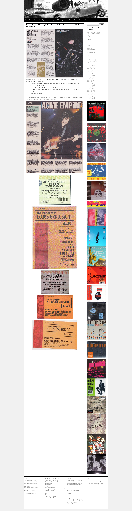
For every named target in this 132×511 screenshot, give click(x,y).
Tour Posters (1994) (91, 94)
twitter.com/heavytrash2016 (29, 489)
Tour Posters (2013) (91, 70)
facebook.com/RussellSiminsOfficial (74, 495)
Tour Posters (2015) (91, 67)
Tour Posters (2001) (91, 84)
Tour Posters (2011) (91, 73)
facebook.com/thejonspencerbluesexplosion (54, 481)
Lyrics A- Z (89, 48)
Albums (88, 36)
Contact (81, 20)
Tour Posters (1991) (91, 98)
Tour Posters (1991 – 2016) (92, 61)
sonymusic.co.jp (48, 496)
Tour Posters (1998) (91, 88)
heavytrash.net (27, 492)
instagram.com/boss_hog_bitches (31, 481)
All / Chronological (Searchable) (93, 33)
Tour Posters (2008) (91, 77)
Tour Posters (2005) (91, 78)
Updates (87, 20)
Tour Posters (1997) (91, 90)
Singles (88, 35)
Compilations (89, 38)
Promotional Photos (91, 52)
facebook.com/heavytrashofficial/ (31, 487)
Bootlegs (88, 40)
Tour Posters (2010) (91, 74)
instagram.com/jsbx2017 (50, 486)
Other (58, 20)
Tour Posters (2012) (91, 71)
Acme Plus (36, 97)
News (26, 20)
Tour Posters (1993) (91, 96)
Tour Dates (69, 20)
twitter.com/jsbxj (48, 484)
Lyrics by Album (90, 46)
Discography (52, 20)
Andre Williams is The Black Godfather (69, 96)
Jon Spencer (69, 97)
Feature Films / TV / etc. (92, 45)
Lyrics (63, 20)
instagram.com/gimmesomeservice (74, 484)
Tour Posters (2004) (91, 80)
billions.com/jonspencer (72, 503)
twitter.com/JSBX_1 (49, 483)
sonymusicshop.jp (49, 497)
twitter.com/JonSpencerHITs (73, 502)
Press (88, 55)
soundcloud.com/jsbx (49, 490)
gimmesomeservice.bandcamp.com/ (74, 486)
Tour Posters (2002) (91, 83)
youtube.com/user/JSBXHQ (51, 487)
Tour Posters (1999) (91, 87)
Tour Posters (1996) (91, 91)
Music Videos (90, 51)
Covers (88, 44)
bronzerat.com (48, 494)
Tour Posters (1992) (91, 97)
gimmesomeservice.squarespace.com (74, 480)
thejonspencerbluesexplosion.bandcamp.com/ (54, 489)
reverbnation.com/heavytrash (30, 493)
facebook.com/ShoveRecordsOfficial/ (75, 501)
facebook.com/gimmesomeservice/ (74, 481)
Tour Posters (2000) (91, 86)
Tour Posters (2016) (91, 65)
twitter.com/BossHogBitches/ (30, 480)
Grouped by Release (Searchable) (94, 32)
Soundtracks (89, 39)
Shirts (88, 56)
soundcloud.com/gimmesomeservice (74, 483)
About (75, 20)
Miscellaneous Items (91, 49)
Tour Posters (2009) (91, 75)
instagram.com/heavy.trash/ (29, 490)
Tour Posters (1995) (91, 93)
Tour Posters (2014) (91, 68)
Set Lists (88, 62)
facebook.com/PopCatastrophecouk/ (96, 482)
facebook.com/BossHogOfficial (30, 483)
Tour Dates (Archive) (91, 60)
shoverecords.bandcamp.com (51, 480)
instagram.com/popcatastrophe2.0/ (95, 483)
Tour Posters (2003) (91, 81)
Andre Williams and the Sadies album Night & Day (46, 99)
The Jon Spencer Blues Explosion (38, 20)
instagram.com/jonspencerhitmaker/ (74, 499)
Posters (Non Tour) (91, 54)
